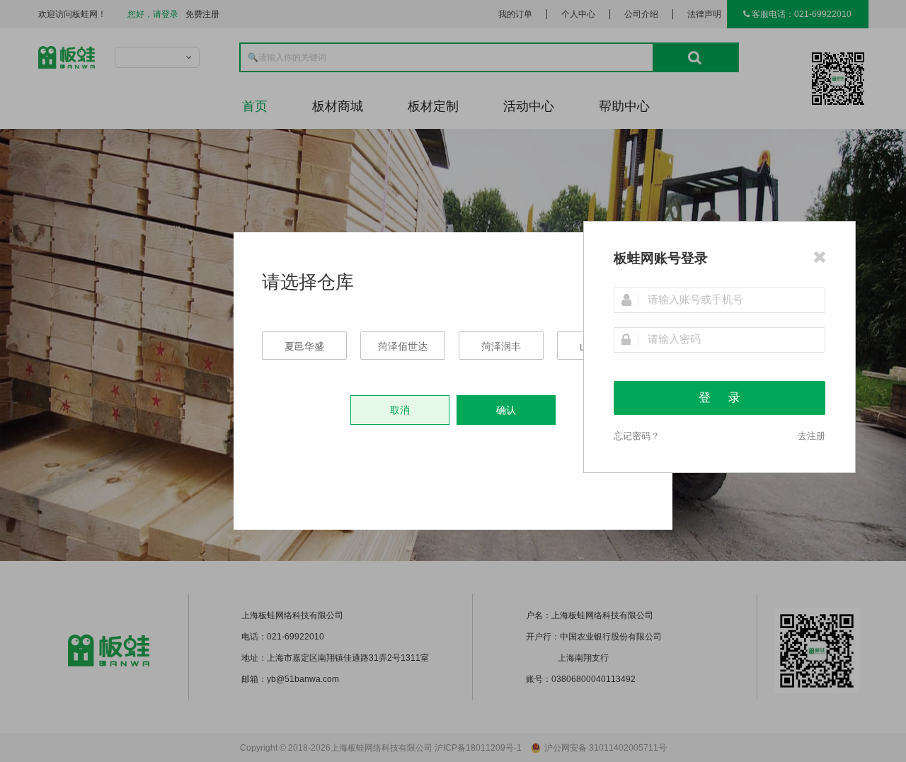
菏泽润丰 (501, 346)
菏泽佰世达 (403, 346)
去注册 (811, 436)
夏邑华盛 (304, 346)
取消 (400, 410)
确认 (506, 410)
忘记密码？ (637, 436)
